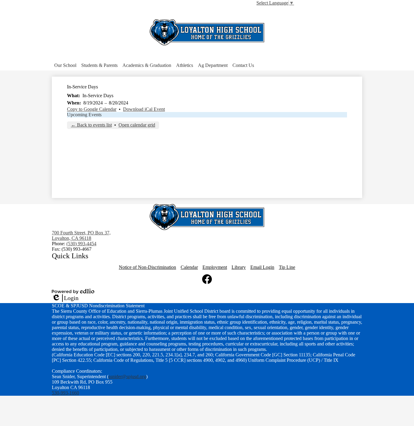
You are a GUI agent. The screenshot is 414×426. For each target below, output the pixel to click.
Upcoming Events (84, 114)
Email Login (262, 267)
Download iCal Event (144, 109)
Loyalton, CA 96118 (81, 235)
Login (65, 298)
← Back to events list (91, 124)
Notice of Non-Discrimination (147, 267)
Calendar (189, 267)
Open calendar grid (137, 124)
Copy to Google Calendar (91, 109)
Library (239, 267)
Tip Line (287, 267)
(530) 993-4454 (81, 243)
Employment (214, 267)
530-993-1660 (65, 392)
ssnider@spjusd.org (127, 376)
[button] (65, 65)
